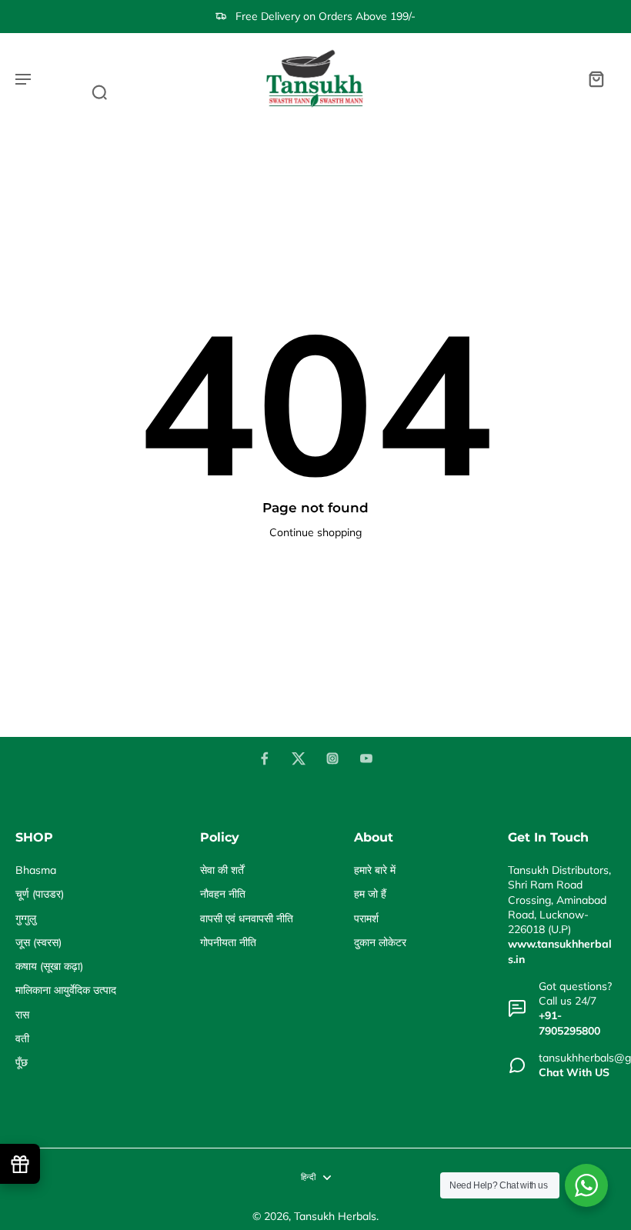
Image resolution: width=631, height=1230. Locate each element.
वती (22, 1038)
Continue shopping (315, 532)
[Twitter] (299, 758)
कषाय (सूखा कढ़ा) (49, 966)
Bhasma (35, 870)
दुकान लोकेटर (380, 942)
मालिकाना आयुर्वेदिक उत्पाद (65, 990)
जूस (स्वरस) (38, 942)
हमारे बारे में (375, 870)
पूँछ (21, 1062)
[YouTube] (366, 758)
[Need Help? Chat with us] (586, 1185)
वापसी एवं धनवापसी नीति (246, 918)
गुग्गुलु (25, 918)
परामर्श (366, 918)
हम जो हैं (370, 894)
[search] (99, 91)
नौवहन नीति (222, 894)
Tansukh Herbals (335, 1216)
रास (22, 1015)
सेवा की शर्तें (222, 870)
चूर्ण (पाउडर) (39, 894)
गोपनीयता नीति (228, 942)
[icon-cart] (596, 78)
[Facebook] (265, 758)
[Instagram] (332, 758)
